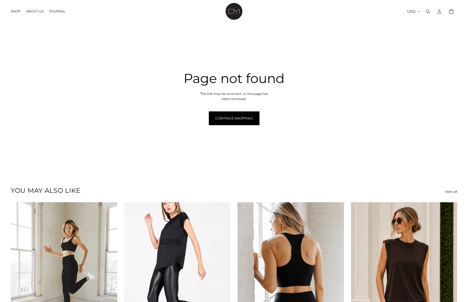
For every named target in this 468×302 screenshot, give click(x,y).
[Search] (428, 11)
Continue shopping (234, 118)
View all (451, 192)
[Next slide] (109, 268)
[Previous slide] (19, 268)
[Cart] (451, 11)
